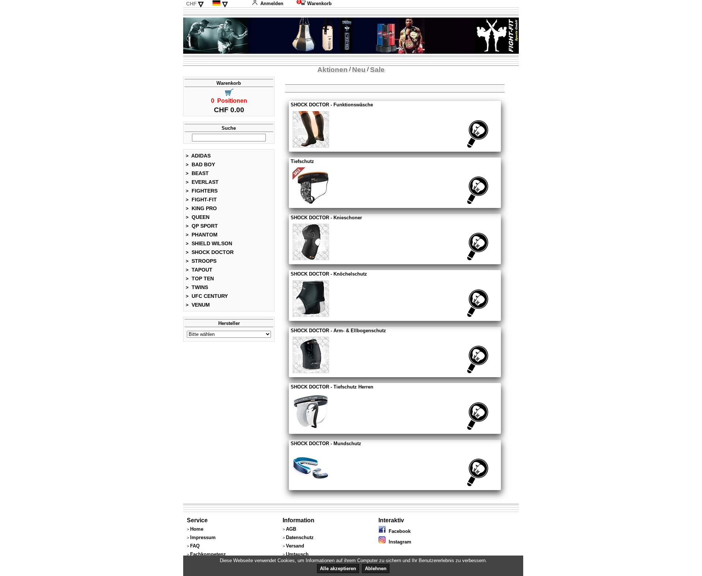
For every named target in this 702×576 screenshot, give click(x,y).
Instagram (398, 542)
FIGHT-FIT (201, 199)
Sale (377, 69)
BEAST (197, 173)
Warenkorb (314, 3)
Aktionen (332, 69)
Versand (295, 546)
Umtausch (297, 554)
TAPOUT (199, 270)
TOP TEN (200, 278)
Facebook (398, 531)
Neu (359, 69)
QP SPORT (202, 226)
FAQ (195, 546)
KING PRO (201, 208)
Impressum (203, 537)
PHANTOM (202, 235)
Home (196, 529)
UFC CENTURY (207, 296)
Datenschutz (300, 537)
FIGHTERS (202, 191)
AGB (291, 529)
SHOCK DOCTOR (210, 252)
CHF (191, 4)
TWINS (197, 287)
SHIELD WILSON (209, 243)
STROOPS (201, 261)
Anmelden (272, 3)
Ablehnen (375, 568)
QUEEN (198, 217)
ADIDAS (198, 156)
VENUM (198, 305)
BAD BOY (200, 164)
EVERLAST (202, 182)
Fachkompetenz (208, 554)
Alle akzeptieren (338, 568)
